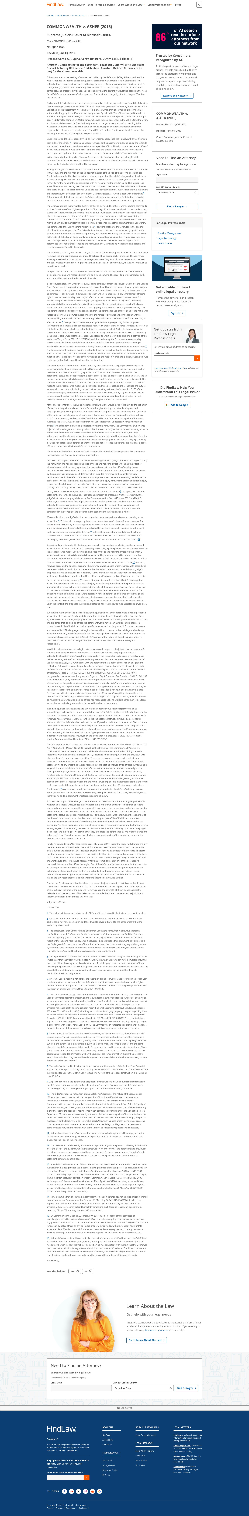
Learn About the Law (145, 1451)
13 (48, 1164)
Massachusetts (63, 15)
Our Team (106, 1435)
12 (48, 1145)
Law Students (164, 243)
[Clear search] (195, 192)
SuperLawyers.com (182, 1445)
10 (48, 1093)
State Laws (140, 1455)
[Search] (199, 5)
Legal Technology (167, 238)
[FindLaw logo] (56, 5)
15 (48, 1215)
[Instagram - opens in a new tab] (85, 1491)
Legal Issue (161, 174)
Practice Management (169, 233)
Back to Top (125, 1408)
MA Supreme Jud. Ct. (79, 15)
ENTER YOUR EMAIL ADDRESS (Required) (65, 1472)
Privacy (59, 1508)
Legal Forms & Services (145, 1435)
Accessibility (107, 1440)
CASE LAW (50, 15)
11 (48, 1133)
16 (48, 1238)
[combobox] (177, 180)
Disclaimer (70, 1508)
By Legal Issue (108, 1465)
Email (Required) (161, 353)
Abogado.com (180, 1456)
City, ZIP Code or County (168, 187)
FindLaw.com (179, 1435)
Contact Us (107, 1444)
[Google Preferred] (99, 1491)
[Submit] (197, 358)
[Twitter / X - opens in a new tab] (78, 1491)
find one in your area (156, 1330)
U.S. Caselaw (141, 1460)
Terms (49, 1508)
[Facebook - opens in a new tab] (64, 1491)
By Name (106, 1475)
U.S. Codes (140, 1465)
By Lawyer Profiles (110, 1470)
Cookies (82, 1508)
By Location (107, 1460)
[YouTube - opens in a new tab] (71, 1491)
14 (48, 1196)
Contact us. (72, 1450)
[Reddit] (92, 1491)
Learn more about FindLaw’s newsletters (170, 368)
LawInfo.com (179, 1466)
